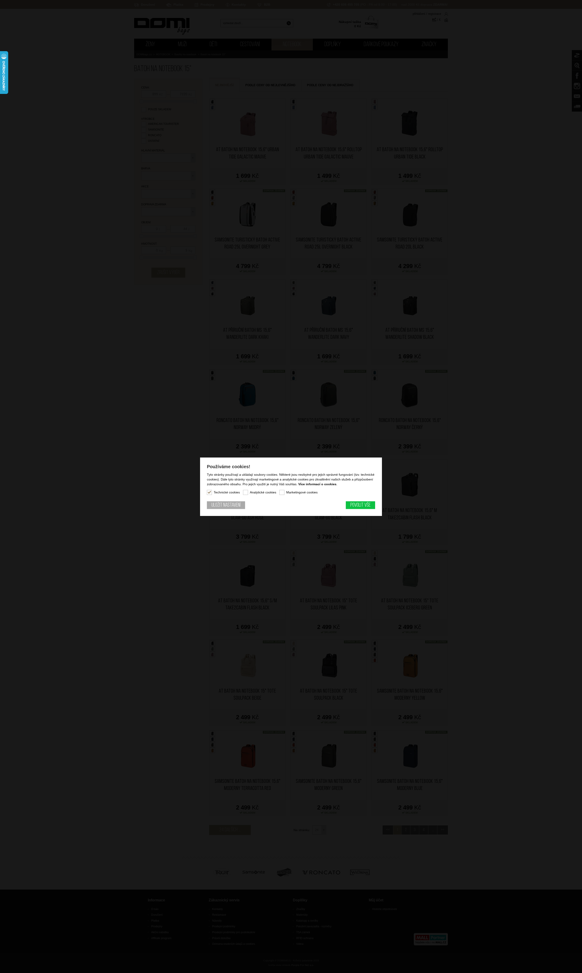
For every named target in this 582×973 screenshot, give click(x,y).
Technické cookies (227, 492)
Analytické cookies (263, 492)
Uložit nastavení (226, 505)
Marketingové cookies (302, 492)
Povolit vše (360, 505)
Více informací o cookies (317, 484)
